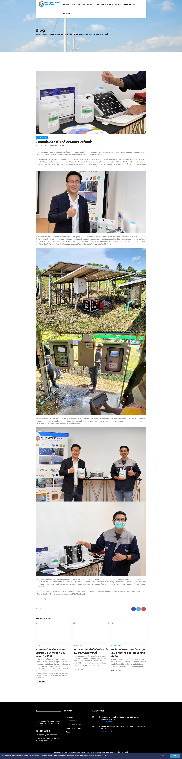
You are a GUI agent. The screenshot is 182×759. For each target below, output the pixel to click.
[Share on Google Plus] (143, 609)
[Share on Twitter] (138, 609)
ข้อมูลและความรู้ (129, 4)
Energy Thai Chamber (57, 146)
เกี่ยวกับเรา (76, 4)
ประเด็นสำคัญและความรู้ (73, 724)
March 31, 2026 (106, 722)
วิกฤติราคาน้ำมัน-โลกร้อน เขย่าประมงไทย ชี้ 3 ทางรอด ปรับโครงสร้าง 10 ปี (51, 653)
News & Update (41, 138)
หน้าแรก (66, 4)
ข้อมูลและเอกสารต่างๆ (73, 728)
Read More (40, 681)
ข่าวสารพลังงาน (88, 4)
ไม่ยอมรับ (163, 755)
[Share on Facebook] (133, 609)
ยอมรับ (174, 755)
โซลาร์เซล (43, 609)
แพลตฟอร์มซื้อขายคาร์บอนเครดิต (108, 4)
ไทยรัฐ (44, 599)
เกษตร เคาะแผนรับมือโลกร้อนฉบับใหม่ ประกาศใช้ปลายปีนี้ (91, 651)
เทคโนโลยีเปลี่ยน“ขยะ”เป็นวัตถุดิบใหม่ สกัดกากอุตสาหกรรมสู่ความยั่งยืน (128, 653)
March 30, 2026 (106, 731)
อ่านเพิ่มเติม (102, 756)
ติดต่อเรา (66, 13)
